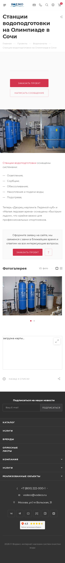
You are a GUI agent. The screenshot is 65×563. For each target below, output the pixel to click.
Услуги (8, 430)
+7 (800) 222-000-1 (33, 488)
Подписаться (51, 407)
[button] (30, 321)
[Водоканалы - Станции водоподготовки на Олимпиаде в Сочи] (32, 131)
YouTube (28, 513)
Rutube (36, 513)
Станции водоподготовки (19, 162)
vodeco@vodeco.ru (35, 495)
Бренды (8, 439)
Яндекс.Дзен (53, 513)
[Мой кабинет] (53, 5)
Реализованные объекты (21, 476)
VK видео (45, 513)
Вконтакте (11, 513)
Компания (10, 459)
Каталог (9, 422)
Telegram (19, 513)
